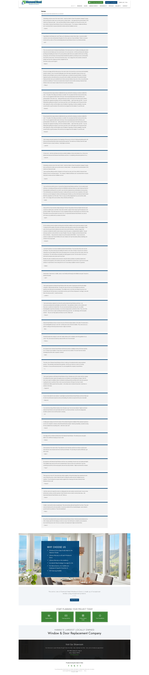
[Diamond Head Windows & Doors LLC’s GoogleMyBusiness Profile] (71, 666)
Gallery (117, 6)
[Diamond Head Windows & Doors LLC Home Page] (32, 3)
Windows (79, 6)
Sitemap (85, 670)
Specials (111, 6)
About (73, 6)
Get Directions (74, 654)
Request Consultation (111, 2)
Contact (125, 6)
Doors (85, 6)
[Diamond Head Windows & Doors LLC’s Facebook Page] (68, 666)
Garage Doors (93, 6)
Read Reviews (74, 600)
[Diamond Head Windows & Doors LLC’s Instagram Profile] (77, 666)
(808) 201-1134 (123, 2)
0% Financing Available (96, 2)
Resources (103, 6)
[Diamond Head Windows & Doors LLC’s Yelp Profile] (80, 666)
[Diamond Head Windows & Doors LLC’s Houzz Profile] (74, 666)
